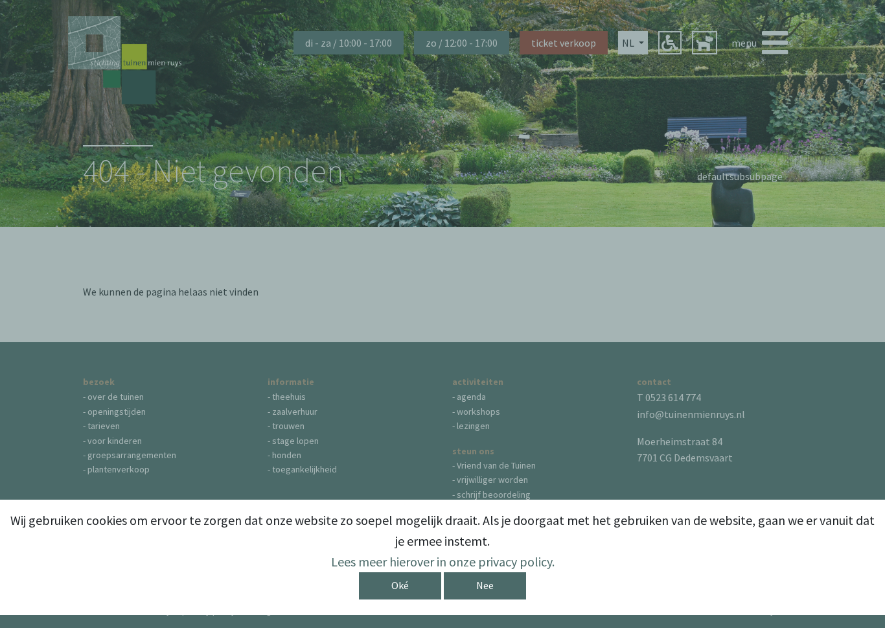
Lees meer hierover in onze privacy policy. (443, 561)
